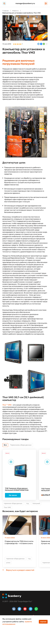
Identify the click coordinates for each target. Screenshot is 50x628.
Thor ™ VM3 (6, 405)
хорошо (43, 622)
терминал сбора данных (13, 503)
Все (5, 445)
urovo (8, 563)
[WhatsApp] (44, 44)
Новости (15, 11)
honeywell (36, 503)
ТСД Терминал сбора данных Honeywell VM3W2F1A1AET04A (17, 489)
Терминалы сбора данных (21, 445)
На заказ (13, 495)
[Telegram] (38, 44)
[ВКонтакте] (41, 44)
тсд (27, 503)
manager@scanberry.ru (25, 3)
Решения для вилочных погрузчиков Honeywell (18, 62)
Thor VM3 (7, 507)
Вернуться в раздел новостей (20, 570)
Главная (5, 11)
